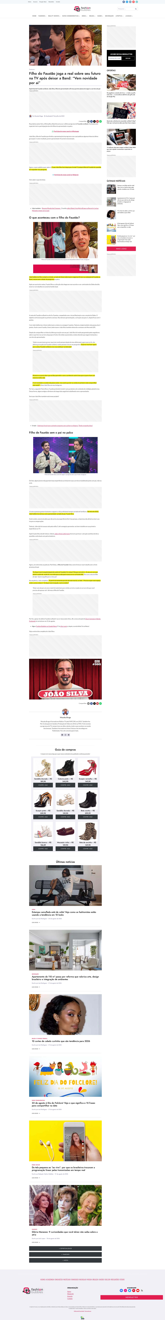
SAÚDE (101, 1279)
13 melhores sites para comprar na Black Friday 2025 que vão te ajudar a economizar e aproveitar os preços (121, 149)
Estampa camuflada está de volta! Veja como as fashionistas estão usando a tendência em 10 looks (64, 913)
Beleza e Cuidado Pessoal (39, 1038)
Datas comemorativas (38, 1100)
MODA (89, 1279)
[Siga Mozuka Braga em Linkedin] (68, 734)
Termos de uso (88, 1311)
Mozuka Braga (39, 116)
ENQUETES (59, 1279)
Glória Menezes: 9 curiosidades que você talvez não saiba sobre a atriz (65, 1233)
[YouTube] (133, 2)
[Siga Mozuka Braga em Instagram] (65, 734)
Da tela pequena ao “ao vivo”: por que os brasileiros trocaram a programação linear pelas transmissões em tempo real (63, 1169)
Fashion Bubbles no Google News (46, 626)
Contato (58, 2)
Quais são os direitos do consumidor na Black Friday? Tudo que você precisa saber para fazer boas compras (121, 122)
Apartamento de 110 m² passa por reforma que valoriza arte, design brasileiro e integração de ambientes (65, 978)
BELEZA (95, 1279)
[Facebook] (124, 2)
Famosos (32, 69)
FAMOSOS (74, 1279)
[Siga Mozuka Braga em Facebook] (62, 734)
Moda (33, 909)
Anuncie (35, 2)
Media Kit (70, 1294)
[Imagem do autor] (30, 116)
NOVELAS (82, 1279)
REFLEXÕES (115, 1279)
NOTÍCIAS (67, 1279)
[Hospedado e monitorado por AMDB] (82, 1317)
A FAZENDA (50, 1279)
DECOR (107, 1279)
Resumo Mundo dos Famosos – (51, 208)
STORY (122, 1279)
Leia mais (36, 922)
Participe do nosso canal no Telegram (66, 175)
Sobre (29, 2)
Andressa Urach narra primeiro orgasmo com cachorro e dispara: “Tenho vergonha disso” (65, 426)
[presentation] (65, 885)
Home (34, 16)
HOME (42, 1279)
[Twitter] (127, 2)
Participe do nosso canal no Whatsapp (66, 131)
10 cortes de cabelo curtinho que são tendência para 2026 (61, 1041)
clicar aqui (63, 626)
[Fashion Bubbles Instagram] (65, 269)
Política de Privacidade (79, 1311)
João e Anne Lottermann (62, 534)
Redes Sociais (36, 1165)
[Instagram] (130, 2)
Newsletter (51, 2)
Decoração (109, 16)
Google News (42, 2)
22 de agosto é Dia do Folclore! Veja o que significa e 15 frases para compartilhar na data (63, 1104)
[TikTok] (137, 2)
